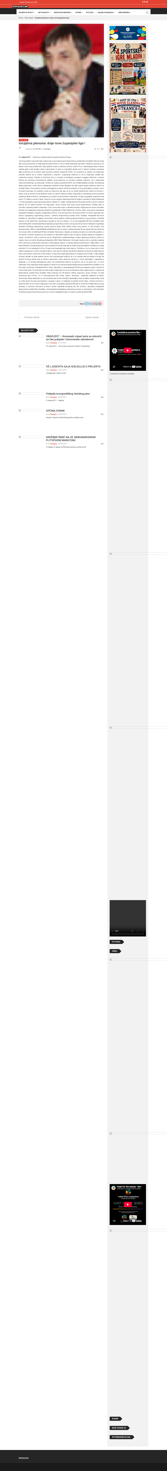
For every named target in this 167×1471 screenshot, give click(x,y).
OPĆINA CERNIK (55, 410)
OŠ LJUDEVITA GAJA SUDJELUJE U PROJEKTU (73, 366)
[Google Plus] (93, 303)
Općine (78, 12)
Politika (89, 12)
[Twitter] (147, 2)
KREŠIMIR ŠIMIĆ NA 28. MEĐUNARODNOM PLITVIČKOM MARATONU (71, 439)
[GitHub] (145, 2)
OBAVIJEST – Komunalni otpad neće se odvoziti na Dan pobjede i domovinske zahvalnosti (74, 338)
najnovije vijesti (26, 12)
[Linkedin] (96, 303)
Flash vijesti (29, 18)
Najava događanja (105, 12)
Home (21, 18)
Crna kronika (123, 12)
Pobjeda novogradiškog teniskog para (68, 393)
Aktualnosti (43, 12)
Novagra (48, 149)
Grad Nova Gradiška (62, 12)
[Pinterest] (100, 303)
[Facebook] (143, 2)
